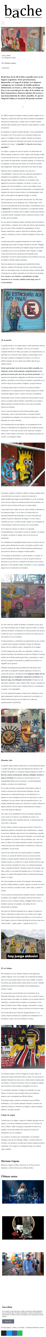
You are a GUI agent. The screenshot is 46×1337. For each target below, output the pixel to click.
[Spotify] (19, 1333)
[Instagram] (3, 1333)
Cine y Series (6, 55)
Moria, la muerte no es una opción (18, 1206)
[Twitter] (9, 1333)
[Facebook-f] (14, 1333)
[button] (3, 23)
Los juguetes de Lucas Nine (14, 1242)
